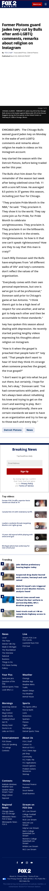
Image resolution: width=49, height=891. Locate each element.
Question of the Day (8, 682)
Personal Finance (29, 784)
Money (26, 780)
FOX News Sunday (9, 665)
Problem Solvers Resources (29, 770)
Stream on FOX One (28, 806)
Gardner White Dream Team (8, 790)
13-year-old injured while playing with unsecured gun (17, 535)
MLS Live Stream (29, 849)
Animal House (28, 696)
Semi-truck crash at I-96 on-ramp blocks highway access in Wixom (30, 614)
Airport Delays (28, 690)
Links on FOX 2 (8, 731)
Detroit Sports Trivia (10, 687)
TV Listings (6, 747)
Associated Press (20, 53)
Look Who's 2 (7, 690)
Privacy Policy (27, 483)
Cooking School (8, 719)
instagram (27, 863)
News (30, 429)
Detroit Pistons (33, 53)
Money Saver (7, 725)
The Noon (6, 710)
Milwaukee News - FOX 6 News (9, 817)
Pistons (25, 722)
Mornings (7, 703)
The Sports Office (29, 707)
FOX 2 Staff (27, 741)
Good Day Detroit (9, 707)
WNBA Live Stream (30, 846)
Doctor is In (7, 728)
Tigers (25, 725)
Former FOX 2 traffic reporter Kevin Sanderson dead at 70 (16, 501)
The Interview (7, 653)
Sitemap (25, 774)
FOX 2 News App (29, 750)
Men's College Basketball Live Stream (28, 833)
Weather (27, 674)
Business (5, 659)
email (32, 863)
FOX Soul (26, 646)
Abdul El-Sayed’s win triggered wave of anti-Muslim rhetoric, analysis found (30, 589)
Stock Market (27, 790)
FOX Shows (6, 741)
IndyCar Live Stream (30, 828)
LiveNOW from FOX (30, 643)
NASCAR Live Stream (27, 823)
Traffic (25, 687)
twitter (22, 863)
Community (27, 756)
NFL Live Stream (29, 811)
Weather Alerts (28, 684)
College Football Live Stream (29, 815)
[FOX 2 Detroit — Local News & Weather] (9, 4)
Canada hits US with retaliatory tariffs (17, 512)
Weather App (27, 681)
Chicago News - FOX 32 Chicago (8, 812)
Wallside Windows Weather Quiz (9, 785)
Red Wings (26, 728)
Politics (5, 668)
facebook (17, 863)
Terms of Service (26, 486)
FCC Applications (29, 762)
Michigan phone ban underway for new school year (16, 547)
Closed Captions (29, 766)
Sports (26, 703)
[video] (40, 503)
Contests (5, 750)
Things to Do (7, 662)
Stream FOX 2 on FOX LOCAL (29, 638)
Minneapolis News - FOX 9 (10, 823)
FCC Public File (28, 759)
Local (4, 637)
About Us (27, 737)
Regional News (7, 806)
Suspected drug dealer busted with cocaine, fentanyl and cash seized (31, 577)
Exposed (5, 798)
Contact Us (27, 744)
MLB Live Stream (29, 819)
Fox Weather (27, 693)
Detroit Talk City (8, 644)
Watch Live (37, 4)
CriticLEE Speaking (9, 744)
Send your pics (8, 678)
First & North (27, 710)
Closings (25, 678)
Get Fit (4, 722)
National (5, 656)
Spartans (26, 719)
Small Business (28, 793)
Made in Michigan (9, 647)
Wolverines (26, 716)
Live (24, 634)
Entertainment (10, 737)
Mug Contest (7, 713)
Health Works (7, 716)
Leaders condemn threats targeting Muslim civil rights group (16, 524)
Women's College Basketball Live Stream (29, 840)
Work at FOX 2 (28, 747)
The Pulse (6, 640)
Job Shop (26, 753)
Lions (24, 713)
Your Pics (7, 674)
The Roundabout (9, 650)
